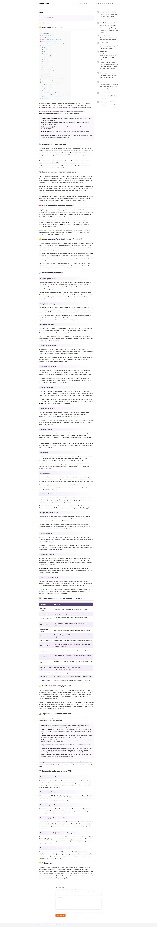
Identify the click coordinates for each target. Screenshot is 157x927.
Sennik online (44, 4)
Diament (107, 35)
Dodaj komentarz (60, 897)
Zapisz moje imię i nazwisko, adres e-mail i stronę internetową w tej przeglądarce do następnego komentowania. (79, 911)
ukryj (48, 33)
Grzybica (106, 42)
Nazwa (57, 892)
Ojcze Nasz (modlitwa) (111, 23)
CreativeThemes (67, 924)
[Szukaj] (117, 3)
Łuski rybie (107, 92)
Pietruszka (112, 101)
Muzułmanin (107, 82)
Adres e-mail (74, 892)
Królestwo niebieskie (110, 12)
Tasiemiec (113, 62)
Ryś (107, 51)
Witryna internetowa (91, 892)
